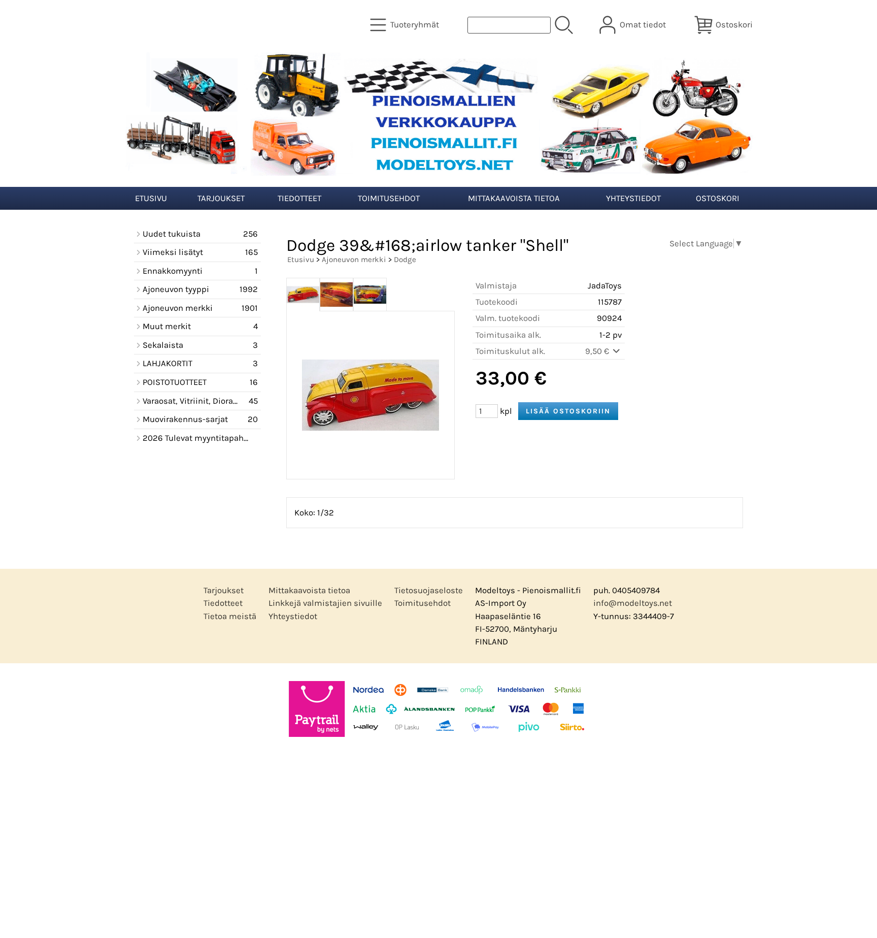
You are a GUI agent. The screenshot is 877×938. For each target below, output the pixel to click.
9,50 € (598, 351)
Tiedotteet (299, 198)
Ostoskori (717, 198)
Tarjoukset (221, 198)
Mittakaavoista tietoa (514, 198)
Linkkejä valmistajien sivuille (325, 603)
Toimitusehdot (389, 198)
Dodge (405, 259)
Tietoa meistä (230, 616)
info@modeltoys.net (632, 603)
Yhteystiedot (633, 198)
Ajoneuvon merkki (354, 259)
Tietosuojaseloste (428, 590)
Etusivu (151, 198)
